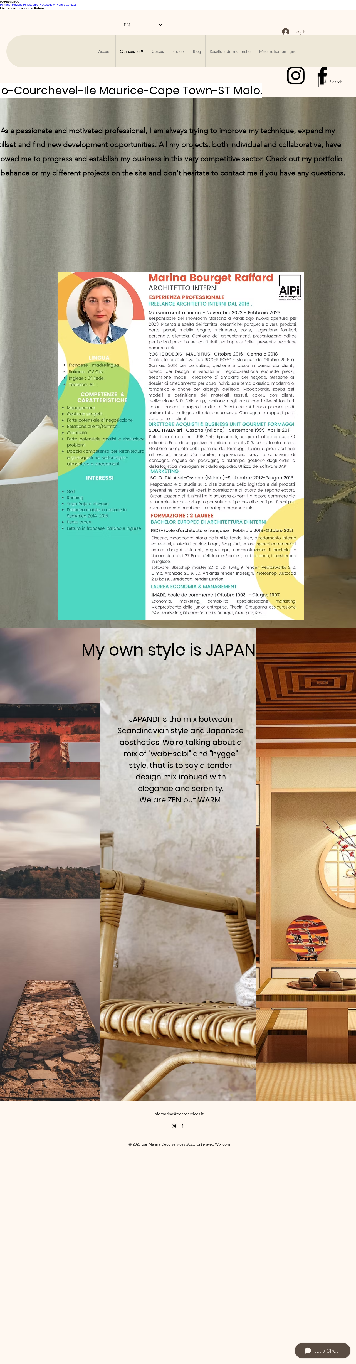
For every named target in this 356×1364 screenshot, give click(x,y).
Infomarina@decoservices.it (179, 1113)
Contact (71, 4)
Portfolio (5, 4)
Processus (45, 4)
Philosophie (30, 4)
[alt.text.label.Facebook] (322, 75)
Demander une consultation (22, 8)
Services (16, 4)
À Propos (59, 4)
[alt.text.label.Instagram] (296, 75)
